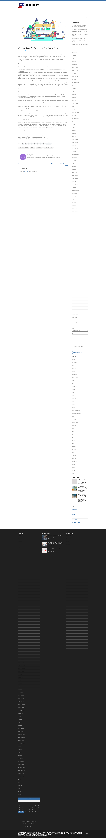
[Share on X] (26, 144)
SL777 (29, 834)
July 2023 (74, 160)
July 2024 (74, 124)
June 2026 (74, 58)
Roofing (73, 440)
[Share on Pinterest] (34, 144)
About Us (74, 514)
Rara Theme (34, 835)
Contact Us (74, 509)
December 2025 (75, 73)
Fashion (73, 383)
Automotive (74, 362)
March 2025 (74, 100)
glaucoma (39, 147)
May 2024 (74, 130)
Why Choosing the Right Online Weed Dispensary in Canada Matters (34, 138)
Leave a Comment (65, 50)
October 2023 (75, 151)
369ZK (49, 834)
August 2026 (74, 52)
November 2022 (75, 184)
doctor (32, 147)
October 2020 (75, 256)
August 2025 (74, 85)
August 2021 (74, 229)
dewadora (20, 832)
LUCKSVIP (36, 834)
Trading (73, 464)
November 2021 (75, 220)
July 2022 (74, 196)
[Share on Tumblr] (40, 144)
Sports (73, 452)
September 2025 (75, 82)
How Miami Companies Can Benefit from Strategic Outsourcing (55, 536)
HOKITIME (25, 834)
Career (73, 371)
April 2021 (74, 241)
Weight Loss (74, 473)
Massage (74, 425)
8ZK (72, 833)
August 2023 (74, 157)
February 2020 (75, 277)
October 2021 (75, 223)
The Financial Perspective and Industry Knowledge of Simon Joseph (34, 135)
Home (73, 511)
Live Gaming (74, 419)
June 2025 (74, 91)
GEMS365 (52, 833)
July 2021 (74, 232)
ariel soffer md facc (24, 147)
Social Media (75, 449)
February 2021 (75, 244)
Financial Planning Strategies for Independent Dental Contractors (55, 543)
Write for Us (74, 519)
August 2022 (74, 193)
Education (74, 374)
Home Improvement (76, 410)
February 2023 (75, 175)
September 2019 (21, 776)
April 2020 (74, 271)
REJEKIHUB (20, 834)
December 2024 (75, 109)
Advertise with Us (76, 522)
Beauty (73, 365)
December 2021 (75, 217)
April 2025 (74, 97)
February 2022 (75, 211)
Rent (73, 437)
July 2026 (74, 55)
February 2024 (75, 139)
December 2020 (75, 250)
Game (73, 401)
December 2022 (75, 181)
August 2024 (74, 121)
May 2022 (74, 202)
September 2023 (75, 154)
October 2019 (75, 289)
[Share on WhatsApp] (31, 144)
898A (55, 833)
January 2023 (75, 178)
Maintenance (75, 422)
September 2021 (75, 226)
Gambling (74, 398)
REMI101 (58, 833)
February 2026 (75, 67)
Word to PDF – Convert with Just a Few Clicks (55, 549)
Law (73, 416)
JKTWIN (86, 833)
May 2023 (74, 166)
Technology (74, 461)
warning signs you (48, 147)
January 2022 (75, 214)
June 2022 (74, 199)
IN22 (80, 833)
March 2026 (74, 64)
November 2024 (75, 112)
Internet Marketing (76, 413)
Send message (76, 352)
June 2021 (74, 235)
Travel (73, 467)
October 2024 (75, 115)
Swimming (74, 458)
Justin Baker (22, 50)
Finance (73, 392)
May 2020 (74, 268)
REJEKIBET (35, 833)
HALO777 (32, 834)
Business (74, 368)
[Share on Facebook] (23, 144)
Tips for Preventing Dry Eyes (24, 163)
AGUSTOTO (24, 832)
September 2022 (75, 190)
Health (73, 407)
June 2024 (74, 127)
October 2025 (75, 79)
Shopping (74, 446)
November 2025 (75, 76)
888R (74, 833)
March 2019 (74, 311)
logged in (26, 171)
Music (73, 428)
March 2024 (74, 136)
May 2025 (74, 94)
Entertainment (75, 377)
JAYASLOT (47, 833)
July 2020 (74, 262)
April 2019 (74, 308)
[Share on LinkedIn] (28, 144)
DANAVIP (41, 834)
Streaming (74, 455)
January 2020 (75, 280)
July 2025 (74, 88)
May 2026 (74, 61)
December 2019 (75, 283)
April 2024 (74, 133)
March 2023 (74, 172)
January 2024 (75, 142)
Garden (73, 404)
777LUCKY (68, 833)
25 (22, 811)
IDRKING (77, 833)
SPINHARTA (42, 833)
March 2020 (74, 274)
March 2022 (74, 208)
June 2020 (74, 265)
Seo (73, 443)
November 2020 (75, 253)
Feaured (57, 50)
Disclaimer (74, 517)
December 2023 (75, 145)
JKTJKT (82, 833)
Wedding (74, 470)
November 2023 (75, 148)
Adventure (74, 359)
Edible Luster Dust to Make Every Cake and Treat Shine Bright (83, 481)
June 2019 (74, 302)
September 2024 (75, 118)
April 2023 (74, 169)
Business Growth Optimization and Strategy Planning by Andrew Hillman (79, 40)
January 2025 (75, 106)
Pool (73, 434)
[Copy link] (48, 144)
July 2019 (20, 782)
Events (73, 380)
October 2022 (75, 187)
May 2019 (74, 305)
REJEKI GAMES (63, 833)
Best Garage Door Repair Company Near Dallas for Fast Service (33, 137)
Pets (73, 431)
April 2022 (74, 205)
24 (19, 811)
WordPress (44, 835)
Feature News (75, 386)
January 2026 (75, 70)
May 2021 (74, 238)
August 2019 (20, 779)
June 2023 (74, 163)
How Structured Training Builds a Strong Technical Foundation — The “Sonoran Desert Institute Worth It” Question (82, 498)
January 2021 (75, 247)
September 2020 (75, 259)
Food (73, 395)
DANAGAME (45, 834)
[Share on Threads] (43, 144)
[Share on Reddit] (37, 144)
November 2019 (75, 286)
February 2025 (75, 103)
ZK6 (39, 833)
